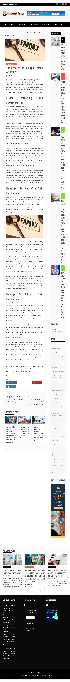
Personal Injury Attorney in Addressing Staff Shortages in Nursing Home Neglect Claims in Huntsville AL (11, 433)
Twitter (60, 4)
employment (56, 402)
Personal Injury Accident (58, 454)
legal (62, 436)
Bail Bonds (55, 362)
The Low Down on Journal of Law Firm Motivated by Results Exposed (63, 292)
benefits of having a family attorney (29, 80)
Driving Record (56, 398)
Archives (54, 329)
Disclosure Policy (36, 673)
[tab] (56, 33)
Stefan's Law (9, 33)
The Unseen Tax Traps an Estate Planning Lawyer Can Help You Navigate (25, 431)
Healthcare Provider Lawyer (57, 414)
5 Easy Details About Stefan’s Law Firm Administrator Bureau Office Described (63, 159)
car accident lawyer (58, 371)
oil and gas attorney (58, 449)
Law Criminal (34, 24)
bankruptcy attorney (55, 366)
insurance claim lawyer (58, 420)
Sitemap (45, 673)
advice (54, 344)
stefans (62, 465)
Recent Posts (56, 33)
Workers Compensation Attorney (56, 470)
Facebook (57, 4)
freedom (55, 409)
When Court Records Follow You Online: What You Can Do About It (57, 573)
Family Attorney (13, 375)
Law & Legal (9, 24)
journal (54, 425)
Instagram (63, 4)
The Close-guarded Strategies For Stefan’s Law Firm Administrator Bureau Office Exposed (63, 229)
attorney (54, 352)
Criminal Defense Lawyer (58, 385)
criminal (54, 381)
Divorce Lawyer (57, 394)
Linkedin (11, 387)
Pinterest (66, 4)
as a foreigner (56, 348)
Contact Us (25, 673)
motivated (55, 440)
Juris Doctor (55, 428)
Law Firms (45, 24)
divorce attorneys (57, 390)
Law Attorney (21, 24)
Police (54, 465)
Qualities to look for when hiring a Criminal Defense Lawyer (14, 399)
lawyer (54, 436)
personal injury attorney (58, 460)
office (54, 444)
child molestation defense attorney (58, 376)
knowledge (55, 432)
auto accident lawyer (58, 357)
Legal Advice (57, 24)
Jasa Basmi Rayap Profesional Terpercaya (9, 608)
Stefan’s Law (30, 630)
